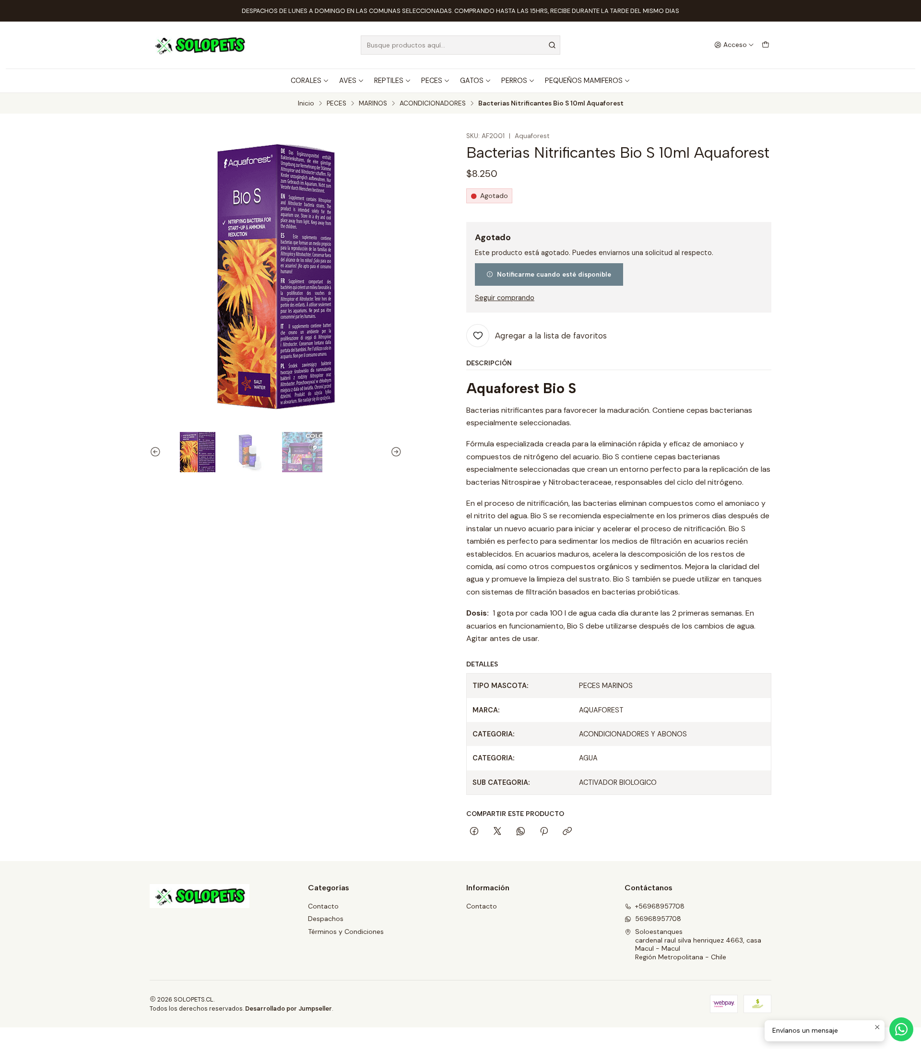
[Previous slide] (157, 452)
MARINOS (373, 103)
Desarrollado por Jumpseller (288, 1008)
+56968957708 (660, 906)
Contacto (323, 906)
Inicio (306, 103)
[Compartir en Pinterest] (544, 831)
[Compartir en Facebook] (474, 831)
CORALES (306, 80)
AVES (347, 80)
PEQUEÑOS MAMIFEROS (584, 80)
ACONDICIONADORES (433, 103)
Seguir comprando (504, 297)
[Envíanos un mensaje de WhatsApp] (901, 1029)
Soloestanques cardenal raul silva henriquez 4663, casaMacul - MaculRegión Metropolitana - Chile (698, 944)
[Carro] (765, 45)
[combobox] (460, 45)
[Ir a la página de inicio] (199, 45)
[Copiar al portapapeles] (567, 831)
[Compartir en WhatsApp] (521, 831)
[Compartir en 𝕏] (497, 831)
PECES (431, 80)
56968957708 (658, 918)
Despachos (325, 918)
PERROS (514, 80)
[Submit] (552, 45)
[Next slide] (395, 452)
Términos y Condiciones (346, 931)
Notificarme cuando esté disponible (554, 274)
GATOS (472, 80)
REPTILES (388, 80)
